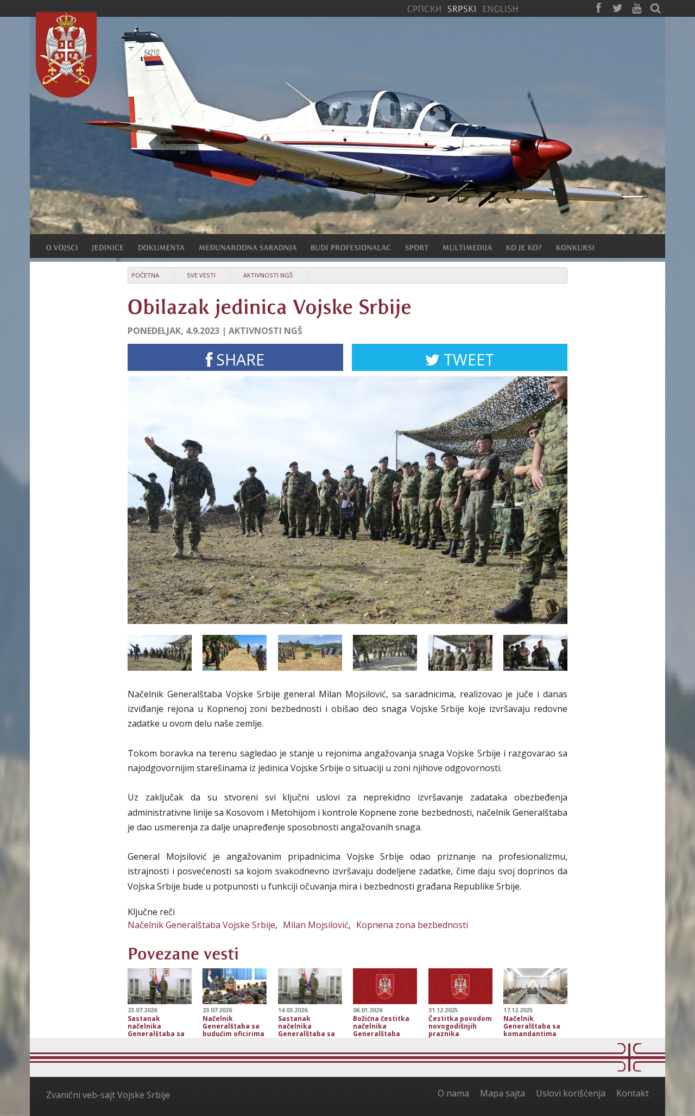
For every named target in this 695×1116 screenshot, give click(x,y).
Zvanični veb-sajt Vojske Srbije (108, 1095)
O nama (453, 1093)
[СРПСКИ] (424, 8)
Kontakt (632, 1093)
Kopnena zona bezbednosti (412, 925)
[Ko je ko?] (531, 247)
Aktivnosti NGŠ (268, 275)
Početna (145, 275)
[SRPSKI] (462, 8)
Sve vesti (201, 275)
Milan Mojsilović (316, 925)
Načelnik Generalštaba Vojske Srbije (201, 925)
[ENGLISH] (500, 8)
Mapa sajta (502, 1093)
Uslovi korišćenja (570, 1093)
